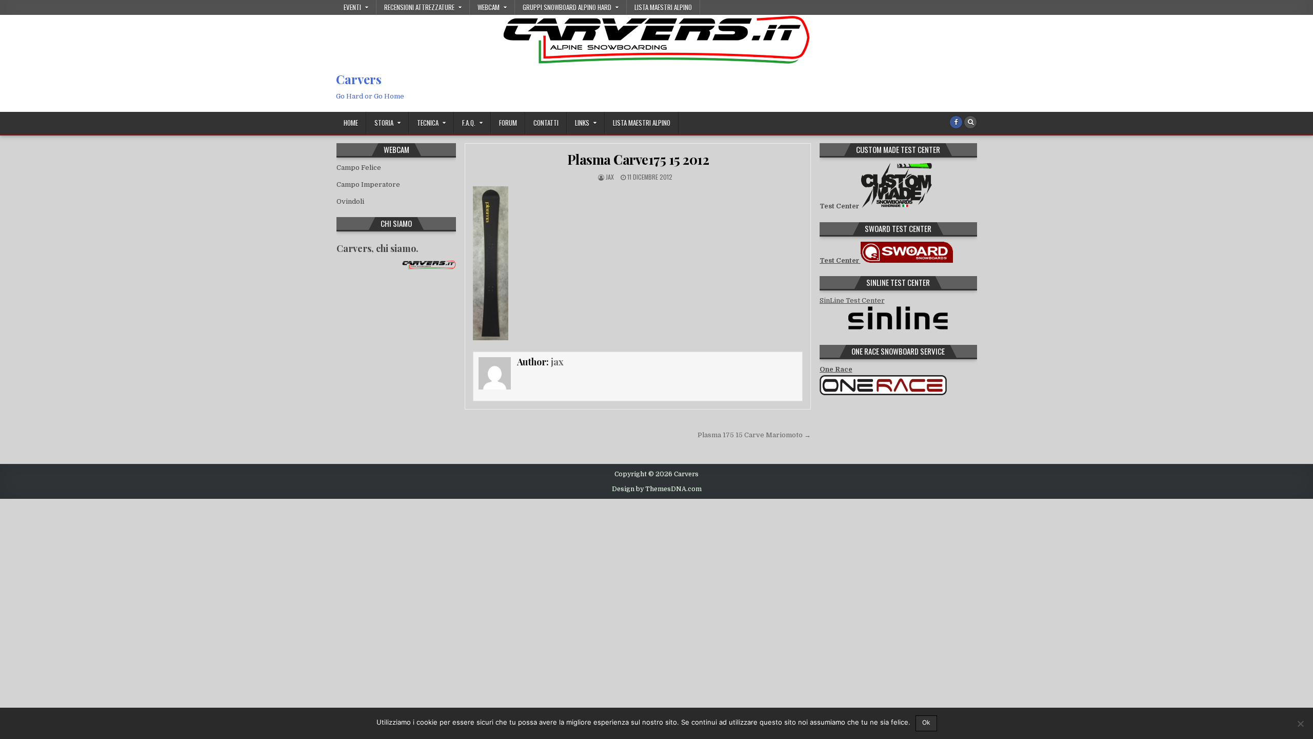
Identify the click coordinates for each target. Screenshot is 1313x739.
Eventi (352, 7)
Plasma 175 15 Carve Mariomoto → (754, 435)
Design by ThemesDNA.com (657, 489)
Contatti (546, 123)
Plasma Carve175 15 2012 (638, 159)
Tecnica (428, 123)
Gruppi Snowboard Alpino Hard (567, 7)
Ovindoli (350, 201)
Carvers (359, 79)
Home (351, 123)
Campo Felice (358, 167)
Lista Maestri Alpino (663, 7)
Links (582, 123)
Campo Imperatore (368, 184)
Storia (383, 123)
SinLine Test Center (852, 300)
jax (610, 176)
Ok (926, 722)
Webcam (489, 7)
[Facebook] (956, 122)
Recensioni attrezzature (419, 7)
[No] (1300, 723)
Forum (508, 123)
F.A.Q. (468, 123)
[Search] (970, 122)
